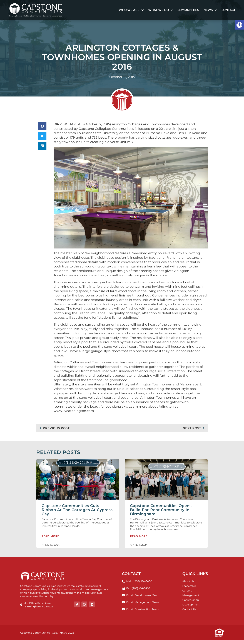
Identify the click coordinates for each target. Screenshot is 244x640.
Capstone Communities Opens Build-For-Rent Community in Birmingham (160, 509)
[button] (239, 25)
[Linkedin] (92, 604)
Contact (228, 10)
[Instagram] (84, 604)
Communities (188, 10)
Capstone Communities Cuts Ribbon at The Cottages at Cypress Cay (77, 509)
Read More (50, 536)
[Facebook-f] (77, 604)
